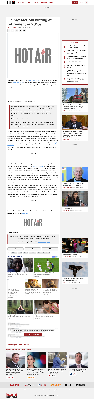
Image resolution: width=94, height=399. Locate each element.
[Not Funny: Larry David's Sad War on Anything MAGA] (75, 174)
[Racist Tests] (75, 199)
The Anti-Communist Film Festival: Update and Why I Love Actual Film (73, 107)
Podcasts (22, 2)
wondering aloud (18, 83)
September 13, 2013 (44, 242)
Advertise (40, 389)
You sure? (25, 213)
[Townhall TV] (44, 2)
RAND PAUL (33, 252)
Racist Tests (67, 208)
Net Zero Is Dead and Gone (74, 61)
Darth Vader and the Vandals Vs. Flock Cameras (73, 280)
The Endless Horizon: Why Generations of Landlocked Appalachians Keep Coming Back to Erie (73, 134)
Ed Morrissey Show (28, 389)
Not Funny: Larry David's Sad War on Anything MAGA (73, 184)
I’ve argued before (38, 166)
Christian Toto (67, 187)
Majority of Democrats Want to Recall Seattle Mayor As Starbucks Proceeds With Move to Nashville (36, 371)
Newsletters (35, 389)
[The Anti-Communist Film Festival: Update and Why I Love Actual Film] (75, 95)
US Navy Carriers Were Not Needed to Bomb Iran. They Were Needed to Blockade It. (76, 52)
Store (36, 2)
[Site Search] (86, 2)
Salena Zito (66, 139)
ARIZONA (14, 252)
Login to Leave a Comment (33, 334)
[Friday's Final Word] (75, 245)
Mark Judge (66, 110)
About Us (21, 389)
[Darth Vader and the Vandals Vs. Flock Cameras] (75, 269)
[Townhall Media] (11, 395)
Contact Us (60, 389)
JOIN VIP (75, 2)
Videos (29, 2)
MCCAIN (26, 252)
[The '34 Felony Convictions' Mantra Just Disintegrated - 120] (78, 360)
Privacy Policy (55, 389)
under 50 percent (34, 80)
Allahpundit (12, 27)
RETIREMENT (41, 252)
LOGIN (81, 2)
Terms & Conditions (47, 389)
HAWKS (20, 252)
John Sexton (66, 282)
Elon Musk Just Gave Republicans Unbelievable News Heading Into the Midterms (14, 371)
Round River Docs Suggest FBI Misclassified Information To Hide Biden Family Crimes (75, 79)
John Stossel (66, 210)
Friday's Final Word (70, 255)
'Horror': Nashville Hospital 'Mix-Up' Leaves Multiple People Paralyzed (57, 371)
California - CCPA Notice (69, 389)
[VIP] (51, 2)
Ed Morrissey (66, 256)
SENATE (48, 252)
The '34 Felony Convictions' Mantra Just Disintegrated (78, 370)
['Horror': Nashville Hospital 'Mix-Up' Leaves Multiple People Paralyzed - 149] (57, 360)
